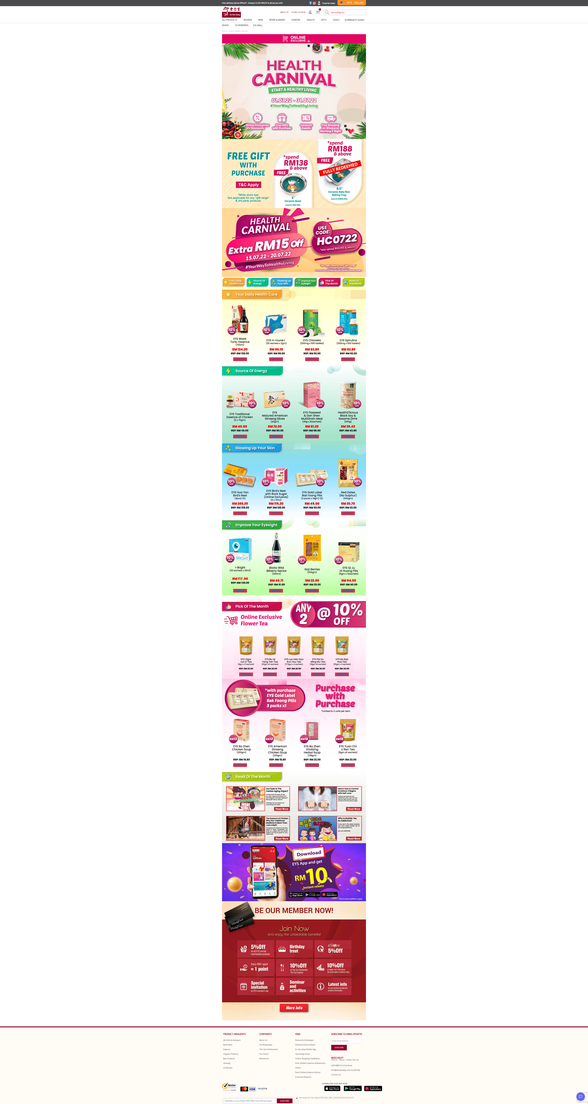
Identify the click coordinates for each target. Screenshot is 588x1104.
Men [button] (260, 20)
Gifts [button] (324, 20)
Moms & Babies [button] (277, 20)
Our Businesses (265, 1045)
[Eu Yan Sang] (231, 12)
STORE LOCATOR (298, 12)
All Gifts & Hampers (231, 1040)
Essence (226, 1049)
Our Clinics (263, 1054)
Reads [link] (225, 25)
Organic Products (230, 1054)
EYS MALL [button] (257, 25)
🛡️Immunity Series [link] (354, 20)
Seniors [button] (296, 20)
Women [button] (248, 20)
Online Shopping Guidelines (307, 1058)
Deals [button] (336, 20)
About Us (263, 1040)
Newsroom (264, 1058)
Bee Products (229, 1058)
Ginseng (226, 1063)
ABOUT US (284, 12)
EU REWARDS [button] (241, 25)
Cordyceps (227, 1068)
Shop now (240, 359)
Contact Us (336, 1074)
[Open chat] (580, 1096)
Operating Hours (302, 1054)
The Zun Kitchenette (268, 1049)
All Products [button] (229, 20)
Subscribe (284, 1101)
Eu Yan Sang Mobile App (305, 1049)
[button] (310, 13)
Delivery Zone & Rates (305, 1045)
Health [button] (311, 20)
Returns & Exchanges (304, 1040)
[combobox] (345, 12)
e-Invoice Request (303, 1077)
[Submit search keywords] (326, 12)
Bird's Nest (227, 1045)
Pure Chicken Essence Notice (307, 1072)
